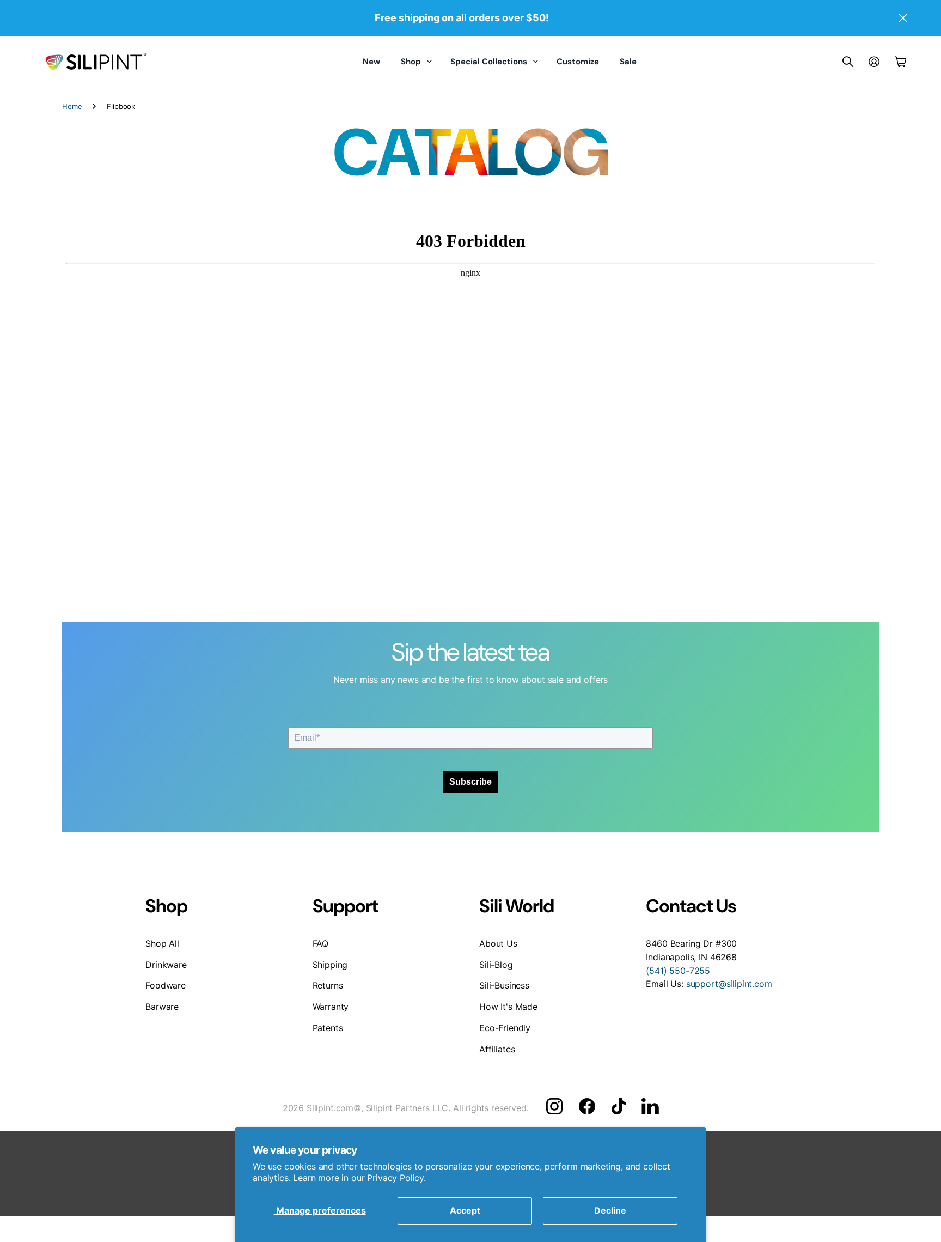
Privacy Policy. (396, 1177)
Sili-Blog (496, 964)
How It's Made (508, 1006)
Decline (610, 1210)
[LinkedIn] (649, 1106)
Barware (162, 1006)
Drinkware (166, 964)
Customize (578, 61)
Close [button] (902, 18)
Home (72, 106)
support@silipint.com (729, 983)
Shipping (330, 964)
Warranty (331, 1006)
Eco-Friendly (504, 1027)
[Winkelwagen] (900, 62)
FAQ (321, 943)
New (371, 61)
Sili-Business (504, 985)
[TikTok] (619, 1106)
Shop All (162, 943)
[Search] (847, 62)
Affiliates (497, 1049)
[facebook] (587, 1106)
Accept (465, 1210)
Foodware (165, 985)
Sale (628, 61)
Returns (328, 985)
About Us (498, 943)
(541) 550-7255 (678, 970)
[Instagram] (554, 1106)
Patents (328, 1027)
